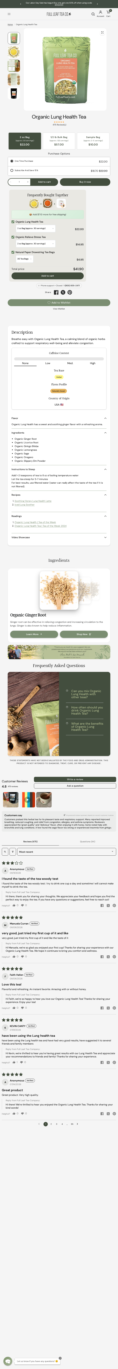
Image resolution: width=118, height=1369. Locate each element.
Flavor (15, 418)
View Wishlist (59, 308)
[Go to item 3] (44, 799)
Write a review (75, 779)
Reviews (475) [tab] (30, 841)
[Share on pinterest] (114, 906)
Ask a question (75, 785)
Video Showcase (21, 537)
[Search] (93, 14)
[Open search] (5, 852)
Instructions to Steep (23, 469)
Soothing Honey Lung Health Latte (33, 501)
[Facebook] (56, 292)
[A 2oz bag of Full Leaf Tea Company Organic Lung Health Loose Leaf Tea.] (102, 32)
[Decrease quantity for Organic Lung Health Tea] (10, 182)
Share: (48, 292)
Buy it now (85, 181)
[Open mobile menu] (9, 14)
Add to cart (47, 275)
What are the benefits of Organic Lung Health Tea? (87, 726)
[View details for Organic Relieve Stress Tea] (47, 204)
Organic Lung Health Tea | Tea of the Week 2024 (41, 525)
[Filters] (13, 852)
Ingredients (18, 432)
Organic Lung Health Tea (59, 116)
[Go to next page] (78, 1124)
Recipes (16, 494)
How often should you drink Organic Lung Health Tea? (87, 710)
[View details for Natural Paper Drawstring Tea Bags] (61, 204)
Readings (17, 516)
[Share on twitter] (108, 906)
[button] (7, 1361)
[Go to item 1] (10, 799)
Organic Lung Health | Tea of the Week (35, 522)
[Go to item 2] (27, 799)
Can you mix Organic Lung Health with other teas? (86, 694)
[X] (63, 292)
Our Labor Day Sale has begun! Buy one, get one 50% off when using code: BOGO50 (59, 4)
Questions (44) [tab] (87, 841)
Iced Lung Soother (25, 504)
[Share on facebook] (102, 906)
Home (10, 24)
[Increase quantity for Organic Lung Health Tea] (27, 182)
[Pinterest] (70, 292)
